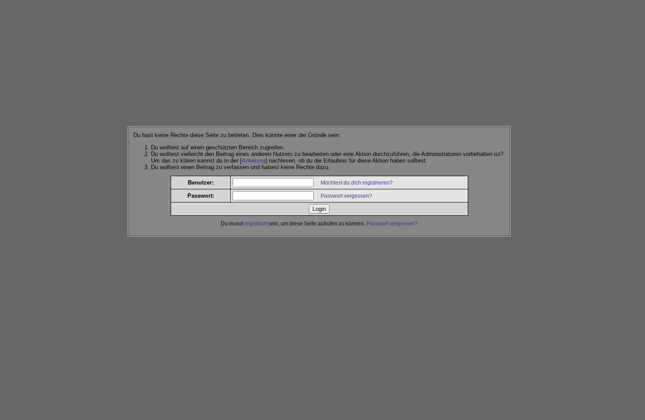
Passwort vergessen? (346, 196)
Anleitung (253, 160)
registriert (255, 223)
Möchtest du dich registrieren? (357, 182)
